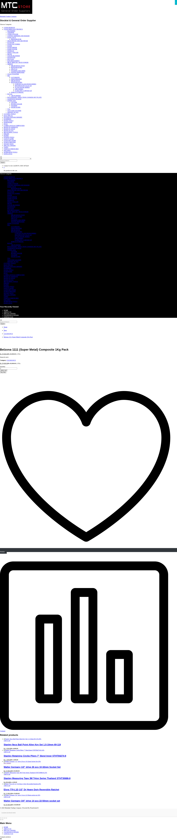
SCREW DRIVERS (10, 142)
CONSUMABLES (9, 27)
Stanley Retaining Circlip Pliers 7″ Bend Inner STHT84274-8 (35, 756)
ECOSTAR (10, 42)
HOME (6, 310)
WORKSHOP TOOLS (10, 152)
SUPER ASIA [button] (11, 100)
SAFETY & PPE (9, 139)
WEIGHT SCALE (12, 112)
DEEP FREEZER (16, 79)
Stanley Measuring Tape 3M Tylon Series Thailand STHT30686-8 (37, 778)
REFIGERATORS (16, 67)
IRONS (9, 54)
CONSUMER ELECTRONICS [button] (13, 29)
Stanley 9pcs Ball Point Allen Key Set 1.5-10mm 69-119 (32, 744)
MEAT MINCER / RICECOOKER (17, 62)
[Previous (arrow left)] (0, 819)
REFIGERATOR (16, 39)
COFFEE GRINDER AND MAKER (18, 36)
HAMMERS (7, 119)
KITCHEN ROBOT (13, 61)
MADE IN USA (8, 130)
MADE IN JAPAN (9, 129)
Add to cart (4, 370)
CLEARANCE (11, 360)
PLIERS (6, 135)
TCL (8, 109)
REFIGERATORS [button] (16, 82)
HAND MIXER (12, 47)
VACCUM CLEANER (14, 110)
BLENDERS (11, 31)
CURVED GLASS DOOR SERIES (25, 84)
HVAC (6, 124)
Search (3, 162)
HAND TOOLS (8, 120)
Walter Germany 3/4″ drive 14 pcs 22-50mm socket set (32, 801)
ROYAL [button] (9, 94)
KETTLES (10, 59)
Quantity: (2, 366)
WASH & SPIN (15, 107)
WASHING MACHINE (18, 71)
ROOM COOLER (16, 104)
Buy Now (3, 372)
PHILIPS (6, 134)
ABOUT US (7, 312)
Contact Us (7, 166)
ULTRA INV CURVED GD (23, 90)
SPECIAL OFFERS (10, 145)
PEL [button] (8, 76)
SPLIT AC (14, 69)
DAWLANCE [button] (11, 37)
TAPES (6, 147)
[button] (1, 839)
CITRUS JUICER (12, 34)
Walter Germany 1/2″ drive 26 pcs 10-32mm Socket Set (32, 767)
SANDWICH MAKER (14, 99)
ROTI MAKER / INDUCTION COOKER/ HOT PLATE (24, 97)
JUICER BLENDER (13, 56)
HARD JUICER (12, 49)
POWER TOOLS (9, 137)
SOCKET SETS (8, 144)
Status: (2, 357)
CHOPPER (10, 32)
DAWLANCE (8, 154)
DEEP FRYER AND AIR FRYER (17, 41)
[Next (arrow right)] (2, 819)
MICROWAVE (15, 81)
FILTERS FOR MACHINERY (13, 117)
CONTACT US (8, 317)
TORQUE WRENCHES (11, 149)
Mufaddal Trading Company (8, 16)
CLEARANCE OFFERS (11, 315)
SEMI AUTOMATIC (17, 92)
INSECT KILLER (12, 52)
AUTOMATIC (15, 77)
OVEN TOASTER (13, 74)
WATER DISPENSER (17, 72)
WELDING (7, 150)
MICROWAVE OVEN (18, 66)
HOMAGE (10, 51)
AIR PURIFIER (16, 95)
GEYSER (14, 102)
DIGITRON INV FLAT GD (23, 86)
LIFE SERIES (19, 89)
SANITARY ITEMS (10, 140)
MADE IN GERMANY (11, 127)
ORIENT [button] (10, 64)
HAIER (9, 46)
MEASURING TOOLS (11, 132)
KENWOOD (11, 57)
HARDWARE (8, 122)
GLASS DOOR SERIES (22, 87)
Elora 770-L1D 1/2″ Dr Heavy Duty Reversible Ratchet (31, 789)
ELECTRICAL (8, 115)
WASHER (14, 105)
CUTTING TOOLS (10, 114)
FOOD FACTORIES (13, 44)
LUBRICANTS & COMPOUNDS (14, 125)
